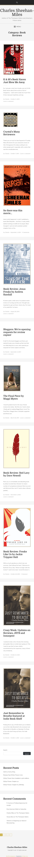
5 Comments (25, 232)
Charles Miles (10, 813)
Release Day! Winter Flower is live (13, 775)
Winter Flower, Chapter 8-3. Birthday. (13, 784)
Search (5, 750)
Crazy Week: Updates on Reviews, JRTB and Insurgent (16, 633)
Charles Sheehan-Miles (17, 12)
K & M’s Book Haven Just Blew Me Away (14, 81)
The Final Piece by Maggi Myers (13, 397)
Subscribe (23, 809)
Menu (19, 26)
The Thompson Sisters (22, 813)
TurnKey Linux (25, 856)
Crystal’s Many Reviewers (11, 133)
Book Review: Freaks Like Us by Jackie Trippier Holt (15, 554)
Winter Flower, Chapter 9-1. (11, 781)
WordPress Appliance (10, 856)
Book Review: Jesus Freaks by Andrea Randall (14, 292)
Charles (7, 99)
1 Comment (24, 574)
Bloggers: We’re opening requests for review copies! (17, 332)
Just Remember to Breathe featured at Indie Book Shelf (14, 716)
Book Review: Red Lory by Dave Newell (16, 474)
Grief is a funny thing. (9, 772)
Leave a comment (8, 101)
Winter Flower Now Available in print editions (16, 778)
